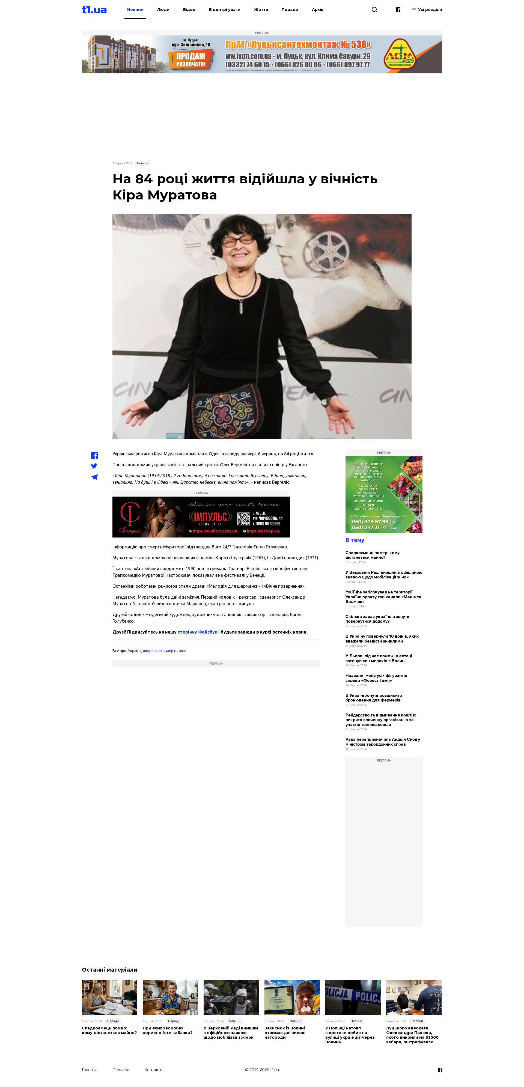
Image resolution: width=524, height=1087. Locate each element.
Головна (89, 1069)
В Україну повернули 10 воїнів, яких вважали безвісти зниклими (382, 639)
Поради (290, 9)
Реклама (120, 1069)
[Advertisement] (262, 116)
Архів (317, 9)
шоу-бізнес (153, 651)
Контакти (153, 1069)
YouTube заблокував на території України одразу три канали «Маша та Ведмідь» (383, 597)
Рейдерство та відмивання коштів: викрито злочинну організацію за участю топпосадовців (381, 720)
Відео (189, 9)
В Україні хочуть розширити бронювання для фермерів (374, 698)
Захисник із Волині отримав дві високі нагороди (284, 1033)
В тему (355, 540)
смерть (171, 651)
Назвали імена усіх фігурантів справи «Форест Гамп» (376, 678)
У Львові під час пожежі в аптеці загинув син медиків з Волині (379, 658)
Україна (134, 651)
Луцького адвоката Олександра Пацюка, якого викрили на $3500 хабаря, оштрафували (412, 1035)
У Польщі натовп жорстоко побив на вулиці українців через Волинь (350, 1035)
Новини (135, 9)
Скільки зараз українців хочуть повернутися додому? (377, 619)
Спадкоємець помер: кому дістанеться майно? (373, 555)
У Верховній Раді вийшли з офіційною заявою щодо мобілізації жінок (384, 575)
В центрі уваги (224, 9)
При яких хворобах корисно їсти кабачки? (168, 1030)
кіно (182, 651)
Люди (163, 9)
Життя (261, 9)
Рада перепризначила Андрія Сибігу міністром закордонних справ (383, 742)
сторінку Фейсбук (197, 631)
